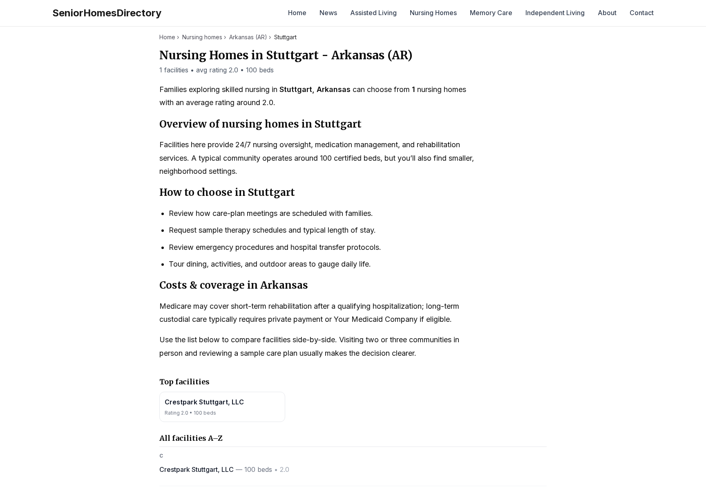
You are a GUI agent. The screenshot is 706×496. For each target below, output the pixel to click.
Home (297, 13)
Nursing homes (202, 37)
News (328, 13)
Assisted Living (373, 13)
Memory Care (491, 13)
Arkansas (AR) (248, 37)
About (607, 13)
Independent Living (555, 13)
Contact (642, 13)
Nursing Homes (433, 13)
